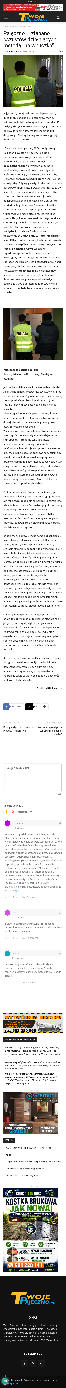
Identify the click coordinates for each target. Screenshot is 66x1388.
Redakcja (13, 51)
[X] (33, 1363)
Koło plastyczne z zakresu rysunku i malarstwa (18, 729)
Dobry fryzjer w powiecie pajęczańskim (24, 1168)
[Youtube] (41, 1363)
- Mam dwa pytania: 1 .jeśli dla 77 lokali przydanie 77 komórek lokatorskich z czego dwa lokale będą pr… (31, 1080)
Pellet (8, 1154)
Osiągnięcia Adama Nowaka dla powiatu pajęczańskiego (33, 1161)
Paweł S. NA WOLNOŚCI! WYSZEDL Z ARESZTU (28, 1147)
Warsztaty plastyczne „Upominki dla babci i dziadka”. (50, 731)
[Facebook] (24, 1363)
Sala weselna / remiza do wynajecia (22, 1175)
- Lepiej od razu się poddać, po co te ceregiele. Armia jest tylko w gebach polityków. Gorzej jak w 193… (32, 1054)
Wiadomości (26, 25)
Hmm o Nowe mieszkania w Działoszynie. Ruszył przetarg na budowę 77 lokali (29, 1075)
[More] (45, 706)
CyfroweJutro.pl (10, 1383)
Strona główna (10, 25)
